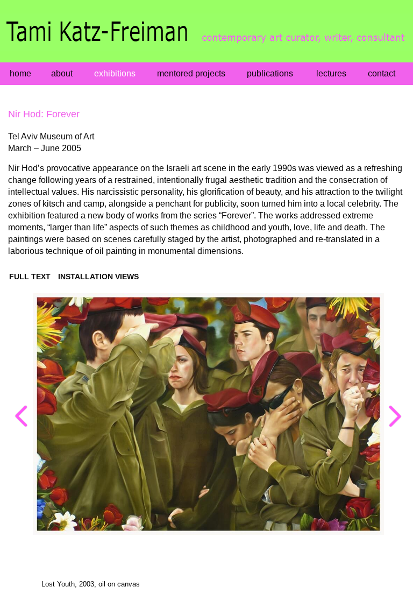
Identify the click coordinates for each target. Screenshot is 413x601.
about (62, 73)
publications (270, 73)
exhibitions (115, 73)
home (20, 73)
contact (381, 73)
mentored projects (191, 73)
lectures (331, 73)
